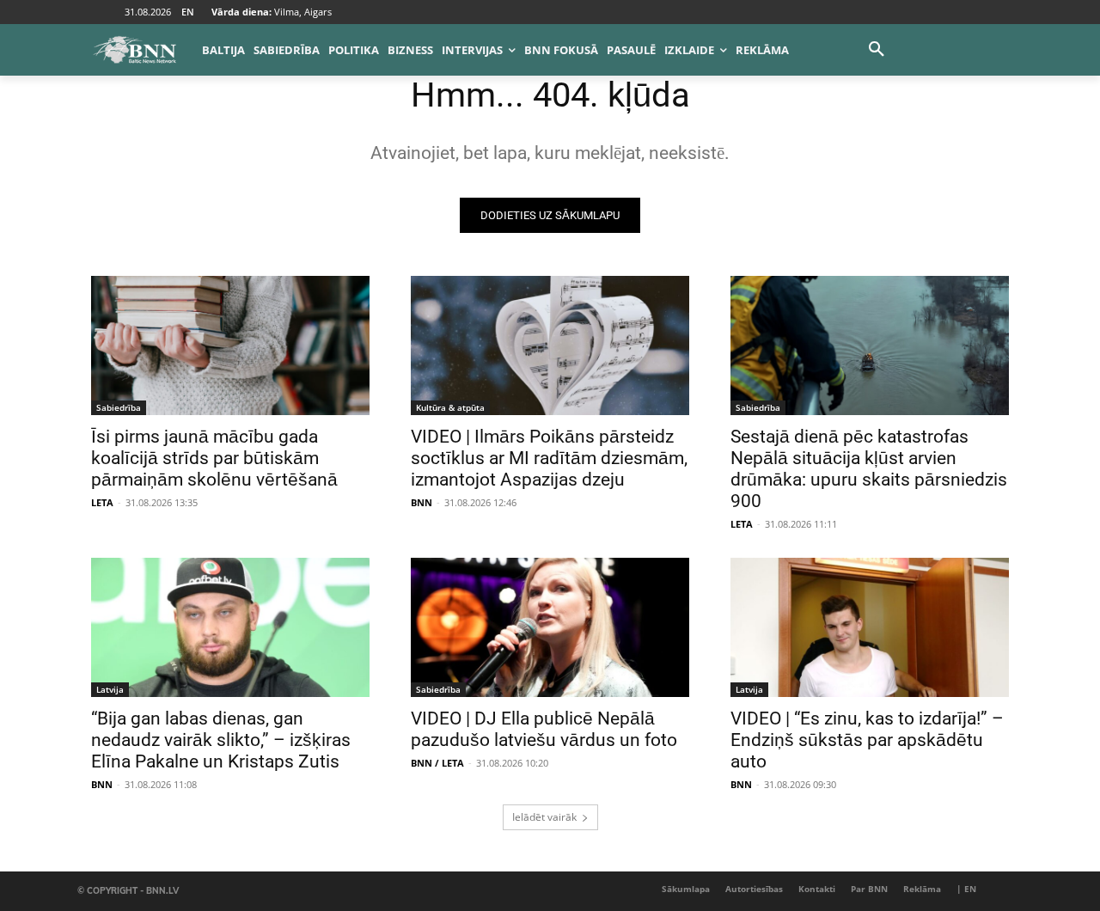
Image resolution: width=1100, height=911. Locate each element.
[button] (876, 50)
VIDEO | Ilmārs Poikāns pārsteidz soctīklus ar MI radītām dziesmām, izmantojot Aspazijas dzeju (549, 458)
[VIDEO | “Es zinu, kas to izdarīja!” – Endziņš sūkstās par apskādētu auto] (869, 627)
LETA (102, 502)
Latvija (110, 689)
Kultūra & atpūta (450, 407)
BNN (421, 502)
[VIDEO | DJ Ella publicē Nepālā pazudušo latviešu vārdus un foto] (550, 627)
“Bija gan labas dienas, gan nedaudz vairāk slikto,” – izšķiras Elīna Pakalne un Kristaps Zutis (221, 740)
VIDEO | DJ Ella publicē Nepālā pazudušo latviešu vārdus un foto (544, 729)
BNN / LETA (437, 762)
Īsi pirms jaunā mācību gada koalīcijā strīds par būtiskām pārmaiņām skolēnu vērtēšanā (214, 458)
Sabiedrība (118, 407)
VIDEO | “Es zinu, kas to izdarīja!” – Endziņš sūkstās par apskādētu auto (867, 740)
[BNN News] (134, 49)
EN (187, 11)
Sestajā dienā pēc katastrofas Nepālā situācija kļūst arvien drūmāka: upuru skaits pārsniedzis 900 (868, 468)
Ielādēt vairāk (544, 817)
